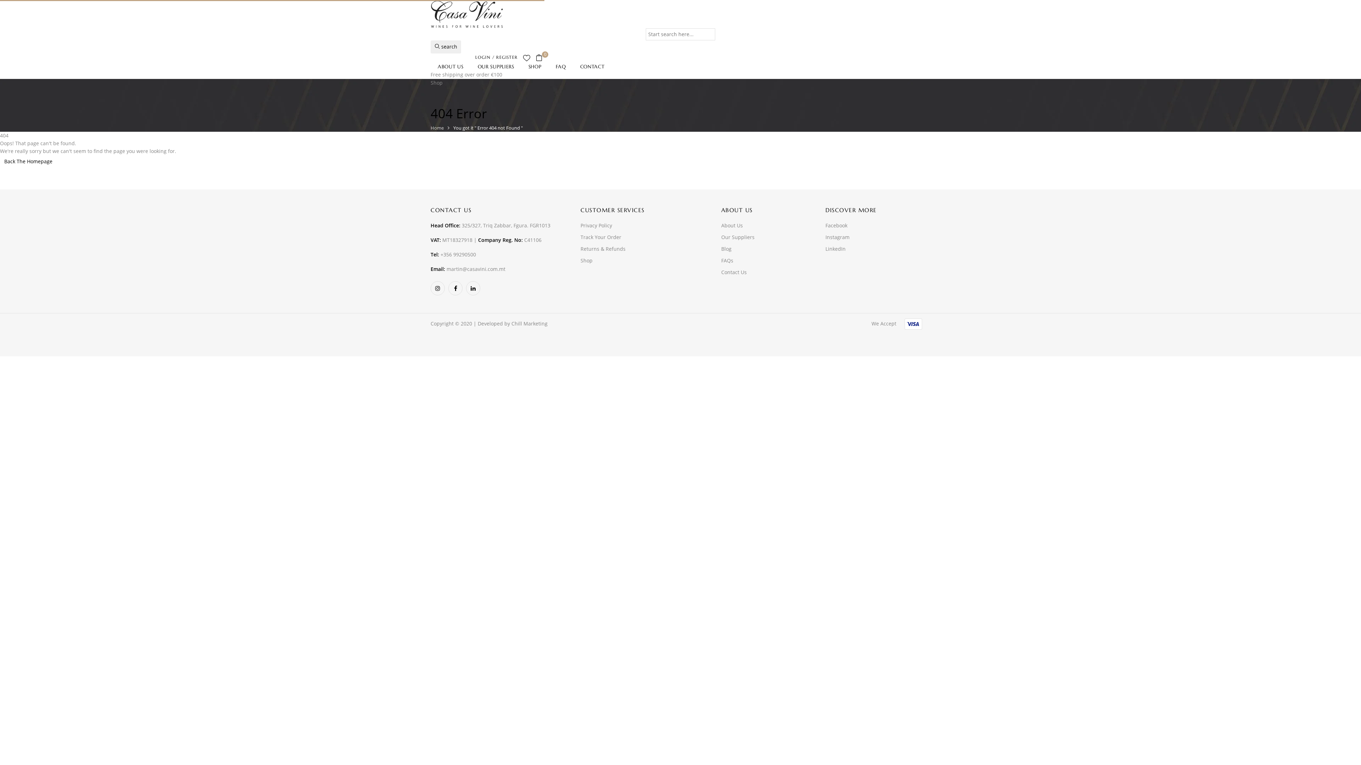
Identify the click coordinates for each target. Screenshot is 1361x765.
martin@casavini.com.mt (476, 269)
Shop (587, 260)
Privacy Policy (596, 225)
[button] (542, 58)
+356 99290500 (458, 254)
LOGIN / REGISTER (496, 57)
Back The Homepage (28, 161)
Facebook (836, 225)
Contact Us (734, 272)
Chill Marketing (529, 323)
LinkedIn (835, 248)
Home (437, 128)
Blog (726, 248)
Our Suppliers (738, 237)
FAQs (727, 260)
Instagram (837, 237)
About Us (732, 225)
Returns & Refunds (603, 248)
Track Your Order (601, 237)
